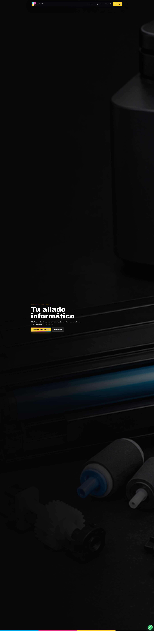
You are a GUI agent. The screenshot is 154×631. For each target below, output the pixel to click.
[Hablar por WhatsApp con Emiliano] (150, 627)
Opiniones (99, 4)
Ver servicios (57, 329)
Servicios (91, 4)
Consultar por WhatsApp (40, 329)
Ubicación (108, 4)
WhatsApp (117, 4)
